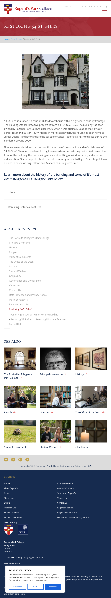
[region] (35, 579)
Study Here (9, 498)
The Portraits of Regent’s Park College (29, 237)
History (11, 192)
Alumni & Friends (65, 483)
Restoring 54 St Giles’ (20, 309)
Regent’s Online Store (67, 512)
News (6, 493)
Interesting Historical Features (24, 207)
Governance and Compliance (25, 280)
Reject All (35, 587)
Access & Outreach (65, 488)
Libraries (14, 266)
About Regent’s (20, 229)
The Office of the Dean (21, 261)
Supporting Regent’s (66, 493)
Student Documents (20, 256)
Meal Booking (10, 522)
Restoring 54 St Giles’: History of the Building (34, 314)
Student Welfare (18, 271)
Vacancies (14, 285)
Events (7, 502)
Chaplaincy (15, 275)
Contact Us (15, 290)
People (13, 252)
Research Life (10, 507)
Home (7, 483)
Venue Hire (62, 498)
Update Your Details (89, 6)
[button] (83, 11)
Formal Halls (15, 324)
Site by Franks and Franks (14, 594)
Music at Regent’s (18, 299)
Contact (69, 6)
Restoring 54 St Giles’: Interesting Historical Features (38, 319)
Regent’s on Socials (19, 304)
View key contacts (12, 563)
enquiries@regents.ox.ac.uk (30, 557)
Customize (17, 587)
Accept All (53, 587)
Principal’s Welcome (19, 242)
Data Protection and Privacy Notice (28, 294)
